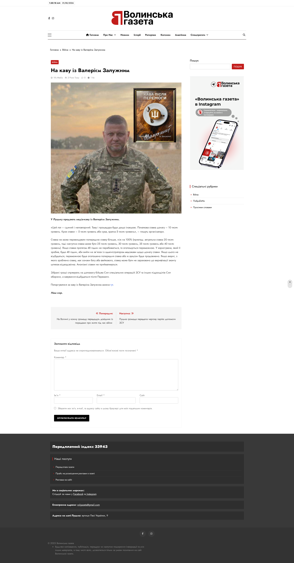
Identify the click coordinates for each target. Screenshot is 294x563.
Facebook (78, 494)
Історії (137, 35)
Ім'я (57, 395)
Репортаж (150, 35)
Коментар (60, 357)
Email (101, 395)
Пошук (194, 61)
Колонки (165, 35)
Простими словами (202, 207)
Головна (94, 35)
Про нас (108, 35)
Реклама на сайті (64, 479)
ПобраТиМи (199, 201)
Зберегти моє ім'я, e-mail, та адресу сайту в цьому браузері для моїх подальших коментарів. (105, 408)
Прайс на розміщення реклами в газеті (75, 473)
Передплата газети (65, 467)
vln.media (58, 77)
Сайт (142, 395)
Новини (125, 35)
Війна (55, 62)
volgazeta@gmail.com (88, 505)
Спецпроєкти (198, 35)
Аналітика (180, 35)
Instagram (91, 494)
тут (111, 284)
